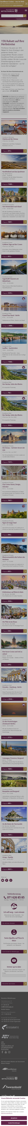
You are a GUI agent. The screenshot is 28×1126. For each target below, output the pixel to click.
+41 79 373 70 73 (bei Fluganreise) (10, 1021)
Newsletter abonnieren (8, 983)
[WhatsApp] (10, 881)
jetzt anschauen (18, 5)
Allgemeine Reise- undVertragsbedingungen (7, 1046)
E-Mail (4, 973)
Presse (3, 1043)
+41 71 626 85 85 (6, 1014)
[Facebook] (6, 881)
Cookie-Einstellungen (14, 1123)
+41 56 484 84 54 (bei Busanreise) (10, 1019)
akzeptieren (14, 1118)
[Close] (26, 4)
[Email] (2, 881)
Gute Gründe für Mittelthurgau (10, 951)
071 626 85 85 (15, 897)
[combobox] (13, 15)
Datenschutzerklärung (6, 1113)
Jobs (2, 1042)
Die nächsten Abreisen (8, 923)
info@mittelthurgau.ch (7, 1006)
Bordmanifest (5, 1049)
